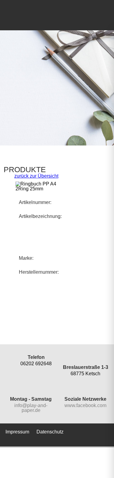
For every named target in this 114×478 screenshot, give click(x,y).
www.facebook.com (85, 405)
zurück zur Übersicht (36, 176)
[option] (57, 87)
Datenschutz (50, 432)
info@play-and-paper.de (30, 408)
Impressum (17, 432)
